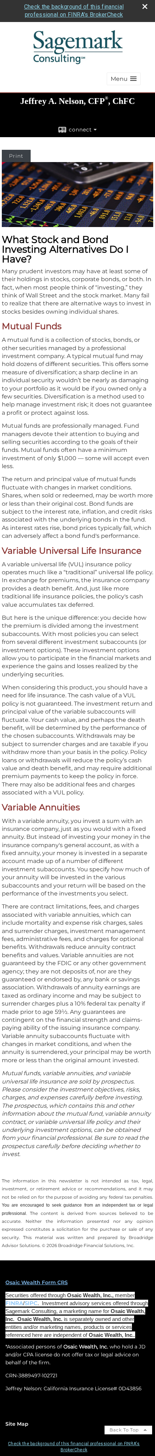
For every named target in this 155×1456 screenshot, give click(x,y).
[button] (124, 79)
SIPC (31, 1303)
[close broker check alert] (145, 6)
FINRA (14, 1303)
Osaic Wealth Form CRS (36, 1282)
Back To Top (125, 1430)
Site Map (16, 1424)
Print (16, 156)
